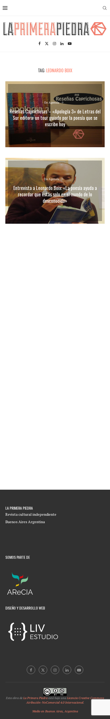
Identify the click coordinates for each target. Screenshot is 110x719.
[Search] (104, 8)
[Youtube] (70, 43)
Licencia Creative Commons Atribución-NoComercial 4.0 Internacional (65, 700)
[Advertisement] (55, 287)
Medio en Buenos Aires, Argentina (55, 711)
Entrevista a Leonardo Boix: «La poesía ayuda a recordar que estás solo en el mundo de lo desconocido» (55, 194)
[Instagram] (54, 43)
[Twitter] (47, 43)
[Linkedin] (62, 43)
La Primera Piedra (35, 698)
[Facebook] (39, 43)
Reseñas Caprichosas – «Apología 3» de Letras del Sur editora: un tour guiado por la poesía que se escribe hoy (55, 118)
